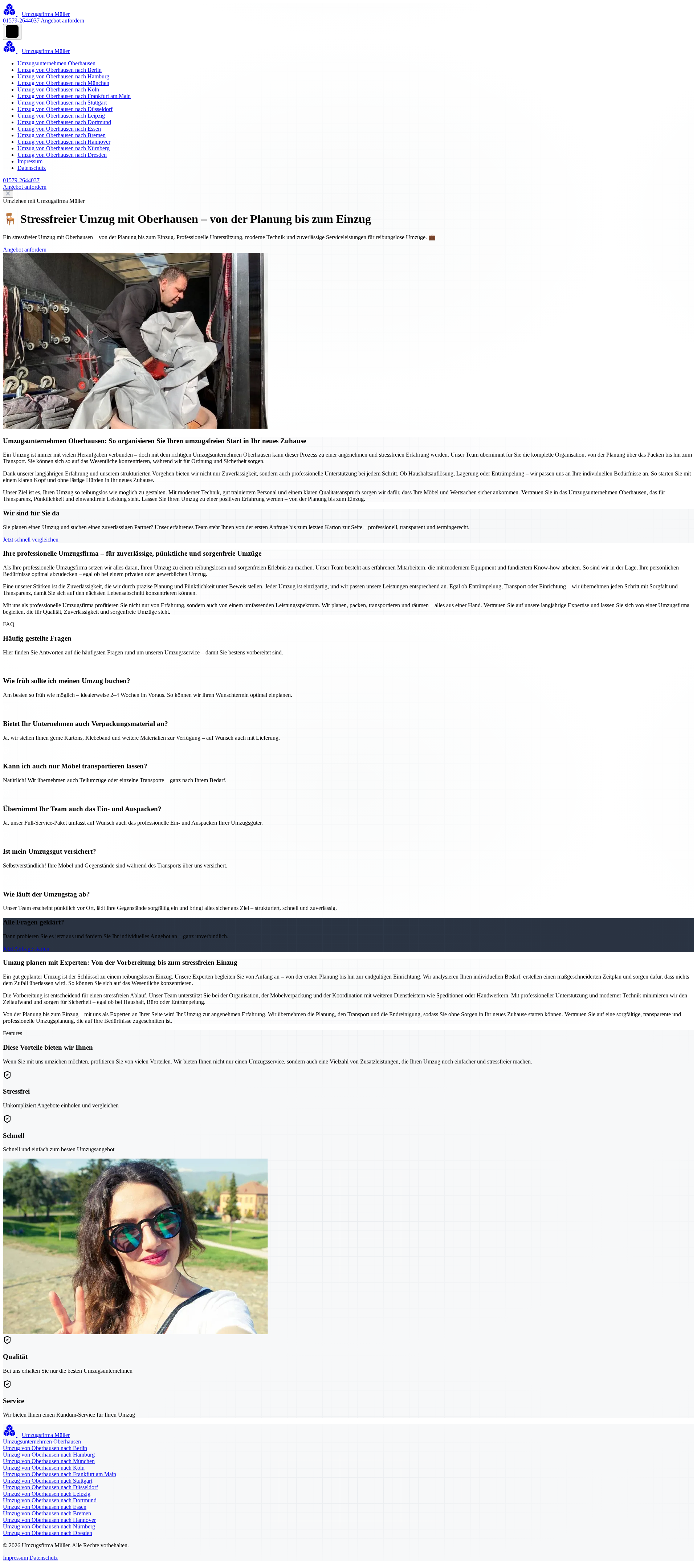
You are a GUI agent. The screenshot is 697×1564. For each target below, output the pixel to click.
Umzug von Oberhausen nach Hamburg (63, 76)
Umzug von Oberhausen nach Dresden (62, 155)
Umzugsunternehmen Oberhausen (56, 63)
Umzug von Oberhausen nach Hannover (63, 142)
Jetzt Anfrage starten (26, 949)
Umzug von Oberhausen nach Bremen (61, 135)
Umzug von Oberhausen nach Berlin (59, 70)
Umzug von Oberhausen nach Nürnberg (63, 148)
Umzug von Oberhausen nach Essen (59, 129)
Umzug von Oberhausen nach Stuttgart (62, 102)
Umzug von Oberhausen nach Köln (58, 89)
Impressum (29, 161)
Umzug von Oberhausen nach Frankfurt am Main (74, 96)
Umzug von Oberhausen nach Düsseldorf (65, 109)
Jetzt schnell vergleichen (30, 539)
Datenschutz (31, 168)
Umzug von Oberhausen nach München (63, 83)
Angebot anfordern (62, 20)
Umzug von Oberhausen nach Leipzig (61, 116)
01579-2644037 (21, 20)
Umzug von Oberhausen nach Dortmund (64, 122)
